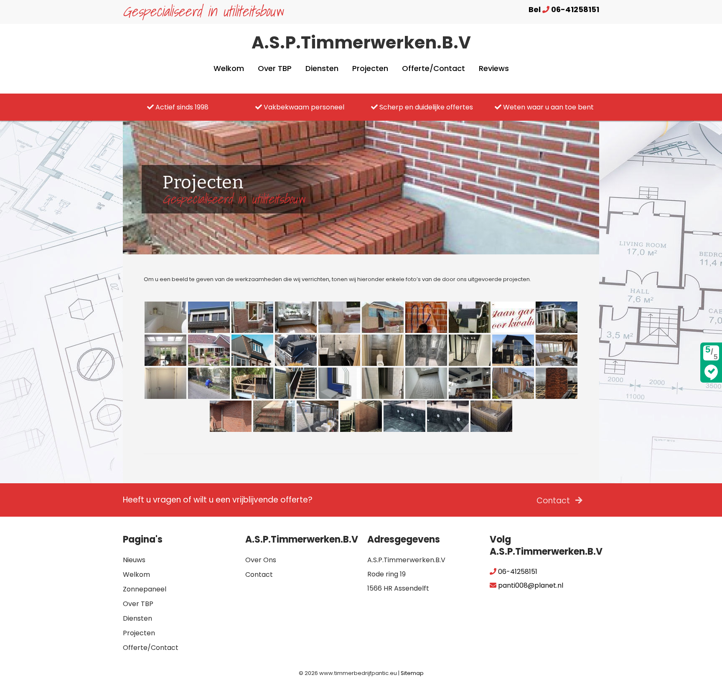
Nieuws (134, 560)
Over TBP (275, 68)
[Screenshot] (339, 350)
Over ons (260, 560)
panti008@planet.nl (529, 585)
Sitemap (412, 673)
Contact (554, 500)
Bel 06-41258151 (564, 9)
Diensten (321, 68)
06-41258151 (516, 571)
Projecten (370, 68)
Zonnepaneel (144, 589)
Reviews (494, 68)
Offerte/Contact (433, 68)
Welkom (229, 68)
